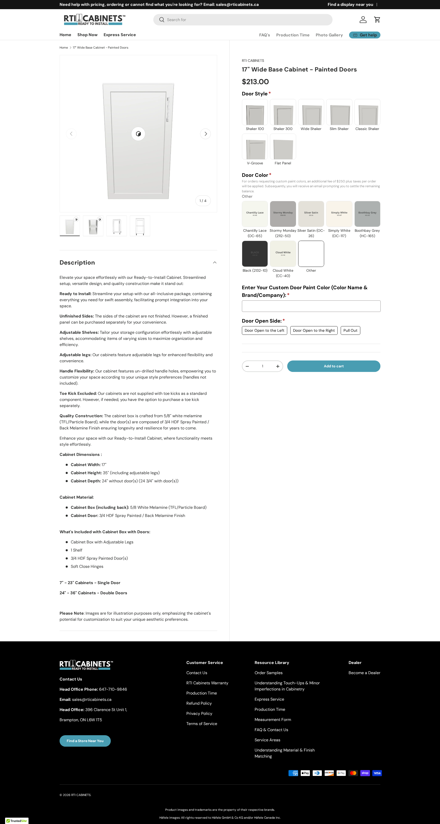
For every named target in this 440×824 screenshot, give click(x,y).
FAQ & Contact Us (271, 729)
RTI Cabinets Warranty (207, 683)
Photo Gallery (329, 35)
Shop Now (87, 34)
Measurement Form (273, 719)
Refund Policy (199, 703)
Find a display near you (350, 4)
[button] (377, 19)
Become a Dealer (364, 672)
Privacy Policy (199, 713)
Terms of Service (201, 723)
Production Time (293, 35)
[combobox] (243, 19)
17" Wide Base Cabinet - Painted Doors (100, 48)
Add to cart (334, 366)
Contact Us (196, 672)
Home (65, 34)
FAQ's (264, 35)
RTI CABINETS (253, 60)
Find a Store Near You (85, 741)
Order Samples (269, 672)
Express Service (120, 34)
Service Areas (267, 740)
